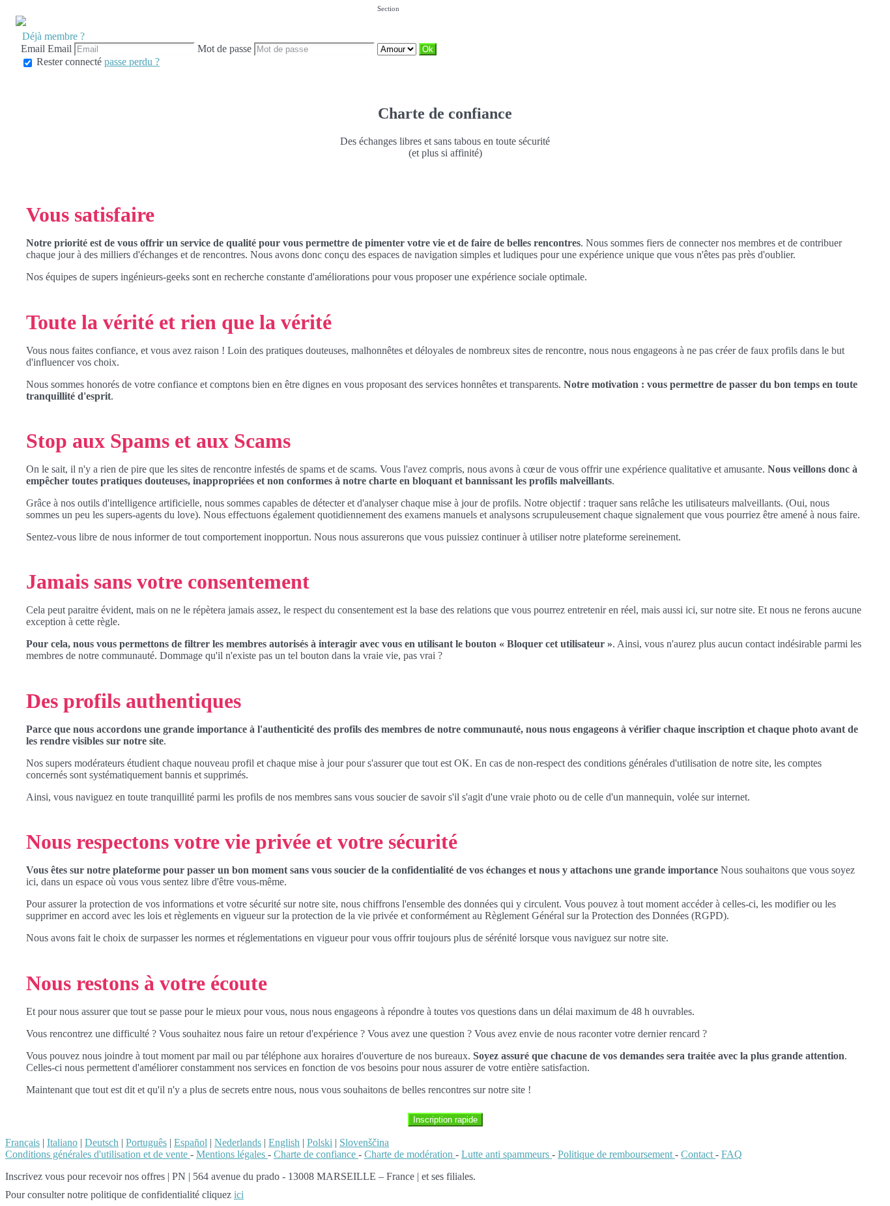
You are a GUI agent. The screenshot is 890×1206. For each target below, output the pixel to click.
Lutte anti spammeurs (506, 1154)
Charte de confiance (316, 1154)
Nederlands (237, 1142)
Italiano (62, 1142)
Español (190, 1142)
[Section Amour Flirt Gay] (398, 48)
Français (22, 1142)
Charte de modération (409, 1154)
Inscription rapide (445, 1120)
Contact (698, 1154)
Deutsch (102, 1142)
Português (146, 1142)
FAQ (731, 1154)
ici (239, 1194)
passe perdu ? (132, 61)
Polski (319, 1142)
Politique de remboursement (616, 1154)
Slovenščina (364, 1142)
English (284, 1142)
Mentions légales (232, 1154)
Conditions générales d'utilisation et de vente (97, 1154)
